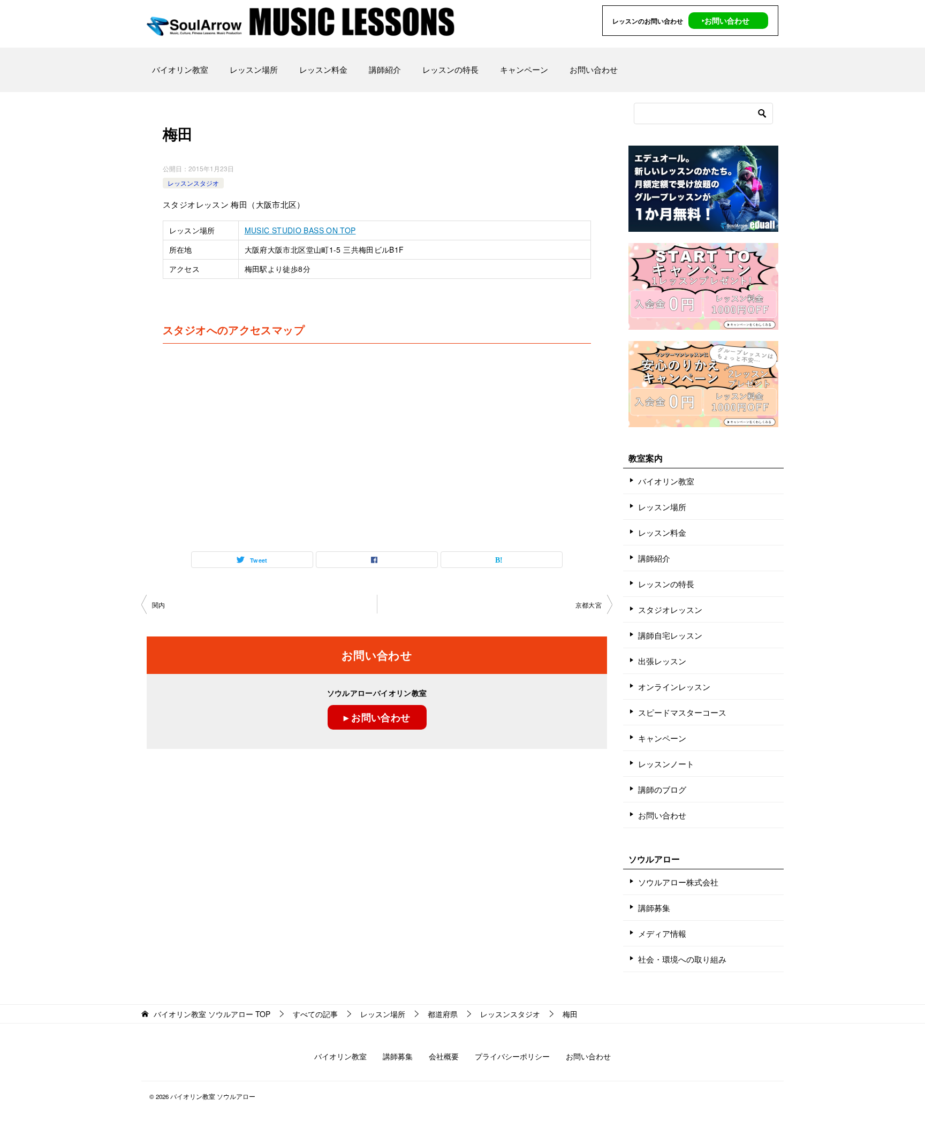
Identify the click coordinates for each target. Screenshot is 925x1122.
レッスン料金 (323, 69)
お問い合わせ (594, 69)
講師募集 (654, 907)
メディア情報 (662, 933)
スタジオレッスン (670, 609)
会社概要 (444, 1056)
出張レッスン (662, 660)
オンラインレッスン (674, 686)
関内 (158, 604)
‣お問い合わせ (725, 20)
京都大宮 (588, 604)
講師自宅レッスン (670, 635)
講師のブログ (662, 789)
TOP (212, 1014)
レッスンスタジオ (193, 182)
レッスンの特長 (450, 69)
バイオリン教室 (180, 69)
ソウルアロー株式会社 (678, 882)
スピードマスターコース (682, 712)
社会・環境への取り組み (682, 959)
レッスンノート (666, 763)
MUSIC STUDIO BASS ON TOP (300, 230)
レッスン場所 (254, 69)
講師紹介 (385, 69)
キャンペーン (524, 69)
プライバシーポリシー (512, 1056)
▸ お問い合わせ (377, 717)
